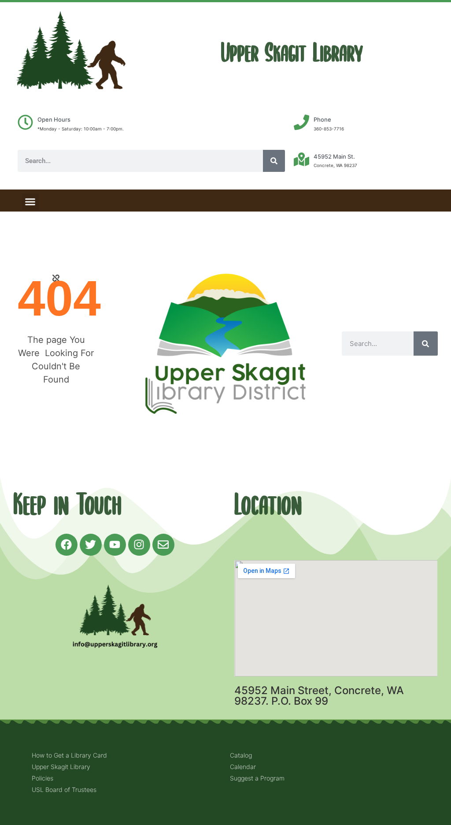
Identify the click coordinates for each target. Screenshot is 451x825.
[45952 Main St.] (301, 159)
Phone (322, 119)
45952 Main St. (334, 156)
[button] (30, 201)
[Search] (274, 161)
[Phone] (301, 122)
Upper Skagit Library (292, 53)
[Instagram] (139, 545)
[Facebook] (66, 545)
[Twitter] (91, 545)
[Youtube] (115, 545)
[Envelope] (163, 545)
